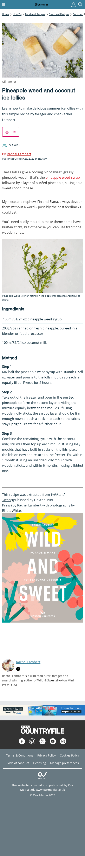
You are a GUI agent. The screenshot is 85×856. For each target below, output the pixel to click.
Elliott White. (12, 510)
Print (13, 131)
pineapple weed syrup (63, 177)
